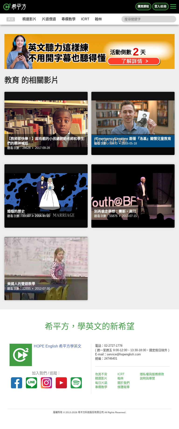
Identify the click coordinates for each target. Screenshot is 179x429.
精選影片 (29, 19)
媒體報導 (123, 387)
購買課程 (143, 6)
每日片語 (101, 382)
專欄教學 (69, 19)
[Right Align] (173, 7)
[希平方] (15, 7)
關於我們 (123, 382)
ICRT (85, 19)
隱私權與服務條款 (152, 374)
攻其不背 (101, 374)
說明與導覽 (147, 378)
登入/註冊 (160, 6)
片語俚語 (49, 19)
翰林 (98, 19)
